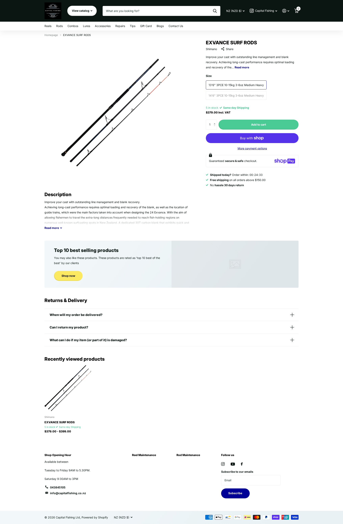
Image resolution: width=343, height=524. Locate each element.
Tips (132, 26)
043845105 (58, 487)
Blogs (160, 26)
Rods (59, 26)
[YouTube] (233, 464)
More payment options (252, 148)
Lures (86, 26)
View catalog (81, 10)
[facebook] (242, 464)
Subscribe (235, 493)
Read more (242, 67)
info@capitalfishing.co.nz (68, 493)
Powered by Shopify (95, 517)
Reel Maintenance (144, 455)
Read (51, 228)
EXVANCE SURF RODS (59, 422)
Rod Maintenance (188, 455)
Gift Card (146, 26)
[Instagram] (223, 464)
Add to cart (258, 124)
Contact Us (176, 26)
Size (209, 75)
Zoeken (214, 11)
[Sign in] (285, 10)
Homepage (51, 35)
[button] (215, 121)
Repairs (120, 26)
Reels (47, 26)
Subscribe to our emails (237, 471)
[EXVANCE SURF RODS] (68, 388)
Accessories (103, 26)
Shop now (68, 275)
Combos (72, 26)
